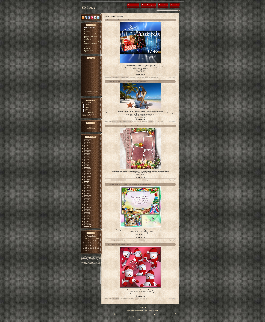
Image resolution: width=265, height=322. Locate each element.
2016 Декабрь (87, 210)
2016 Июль (86, 202)
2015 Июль (86, 184)
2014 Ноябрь (87, 171)
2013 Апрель (87, 142)
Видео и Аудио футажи (94, 263)
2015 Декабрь (87, 191)
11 (93, 243)
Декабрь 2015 (91, 236)
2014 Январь (87, 156)
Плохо (86, 109)
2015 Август (87, 185)
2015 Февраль (87, 176)
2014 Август (87, 167)
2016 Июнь (86, 201)
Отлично (87, 104)
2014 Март (86, 159)
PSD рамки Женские (86, 259)
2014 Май (86, 162)
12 (95, 243)
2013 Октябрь (87, 151)
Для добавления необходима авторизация (91, 92)
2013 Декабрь (87, 154)
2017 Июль (86, 221)
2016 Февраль (87, 195)
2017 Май (86, 218)
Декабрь (117, 16)
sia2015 (141, 240)
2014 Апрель (87, 160)
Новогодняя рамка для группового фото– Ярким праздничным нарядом (129, 184)
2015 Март (86, 177)
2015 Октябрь (87, 188)
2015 (112, 16)
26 (95, 248)
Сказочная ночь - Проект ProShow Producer (120, 20)
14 (83, 245)
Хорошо (87, 106)
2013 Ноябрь (87, 153)
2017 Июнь (86, 219)
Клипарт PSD (115, 298)
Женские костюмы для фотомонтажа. (122, 121)
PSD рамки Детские (97, 258)
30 (88, 250)
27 (98, 248)
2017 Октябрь (87, 226)
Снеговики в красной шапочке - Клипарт (119, 244)
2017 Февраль (87, 213)
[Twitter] (98, 17)
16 (88, 245)
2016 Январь (87, 193)
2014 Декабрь (87, 173)
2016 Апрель (87, 198)
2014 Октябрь (87, 170)
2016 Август (87, 204)
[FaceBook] (89, 17)
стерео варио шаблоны (93, 256)
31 (91, 250)
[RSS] (83, 17)
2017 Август (87, 222)
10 (91, 243)
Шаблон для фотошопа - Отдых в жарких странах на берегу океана (128, 81)
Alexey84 (151, 121)
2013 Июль (86, 146)
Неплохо (87, 107)
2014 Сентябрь (87, 168)
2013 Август (87, 148)
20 (98, 245)
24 (91, 248)
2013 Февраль (87, 139)
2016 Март (86, 196)
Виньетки (83, 258)
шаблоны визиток (90, 257)
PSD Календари (98, 257)
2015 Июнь (86, 182)
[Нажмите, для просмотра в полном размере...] (140, 108)
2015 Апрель (87, 179)
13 (98, 243)
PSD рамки (89, 258)
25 (93, 248)
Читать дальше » (141, 74)
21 (83, 248)
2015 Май (86, 181)
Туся (146, 77)
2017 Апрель (87, 216)
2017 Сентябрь (87, 224)
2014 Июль (86, 165)
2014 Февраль (87, 157)
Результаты (85, 114)
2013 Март (86, 140)
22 (86, 248)
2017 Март (86, 215)
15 (86, 245)
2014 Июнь (86, 163)
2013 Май (86, 143)
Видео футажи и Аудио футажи (120, 77)
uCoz (146, 319)
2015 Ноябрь (87, 190)
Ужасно (87, 110)
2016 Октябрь (87, 207)
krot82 (144, 180)
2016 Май (86, 199)
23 (88, 248)
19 (95, 245)
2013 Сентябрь (87, 149)
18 (93, 245)
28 (83, 250)
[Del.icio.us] (86, 17)
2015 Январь (87, 174)
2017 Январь (87, 212)
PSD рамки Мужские (97, 259)
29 (86, 250)
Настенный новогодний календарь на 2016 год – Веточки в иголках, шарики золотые (133, 126)
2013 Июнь (86, 145)
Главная (107, 16)
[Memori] (92, 17)
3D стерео (84, 256)
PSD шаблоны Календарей (119, 180)
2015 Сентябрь (87, 187)
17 (91, 245)
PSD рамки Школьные (88, 261)
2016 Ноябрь (87, 208)
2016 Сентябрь (87, 205)
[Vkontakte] (95, 17)
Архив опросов (92, 114)
